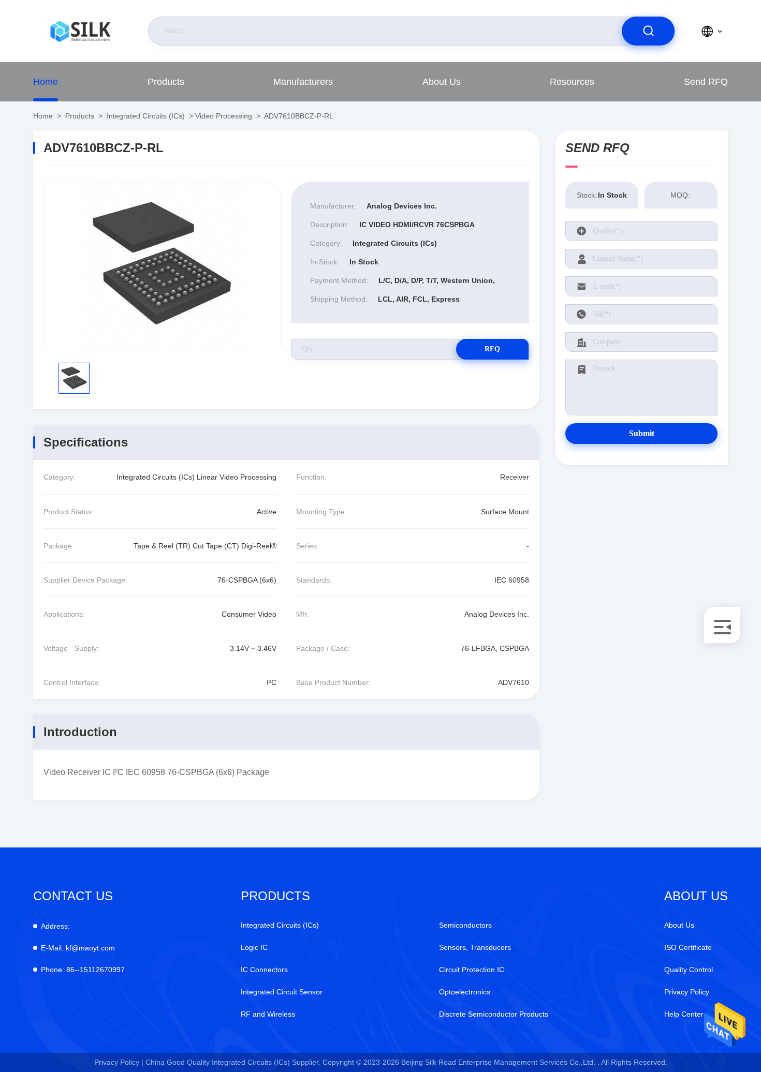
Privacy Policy (686, 992)
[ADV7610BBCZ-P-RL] (162, 264)
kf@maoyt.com (78, 948)
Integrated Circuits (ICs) (146, 116)
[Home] (80, 31)
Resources (572, 82)
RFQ (492, 349)
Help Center (684, 1014)
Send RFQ (706, 82)
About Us (441, 82)
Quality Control (688, 969)
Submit (641, 433)
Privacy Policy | (118, 1062)
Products (166, 82)
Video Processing (223, 116)
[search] (648, 31)
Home (45, 82)
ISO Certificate (688, 947)
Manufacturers (303, 82)
